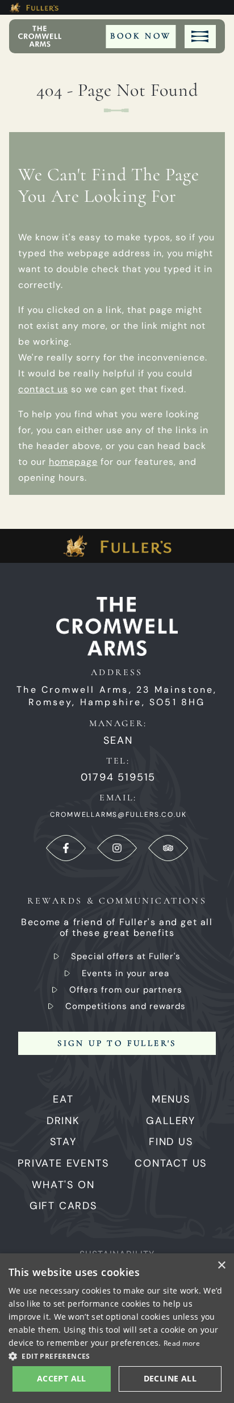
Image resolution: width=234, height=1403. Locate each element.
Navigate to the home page (39, 36)
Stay (63, 1141)
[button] (117, 1355)
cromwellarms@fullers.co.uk (118, 814)
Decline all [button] (170, 1378)
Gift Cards (63, 1206)
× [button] (221, 1265)
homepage (73, 462)
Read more (182, 1343)
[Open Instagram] (117, 848)
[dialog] (117, 1328)
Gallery (170, 1121)
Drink (63, 1121)
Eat (63, 1099)
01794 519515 (118, 777)
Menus (171, 1099)
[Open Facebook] (66, 848)
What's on (63, 1185)
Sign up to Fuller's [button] (117, 1043)
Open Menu (200, 36)
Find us (171, 1141)
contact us (43, 389)
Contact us (171, 1163)
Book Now (140, 36)
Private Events (63, 1163)
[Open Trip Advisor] (168, 848)
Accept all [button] (61, 1378)
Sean (117, 740)
